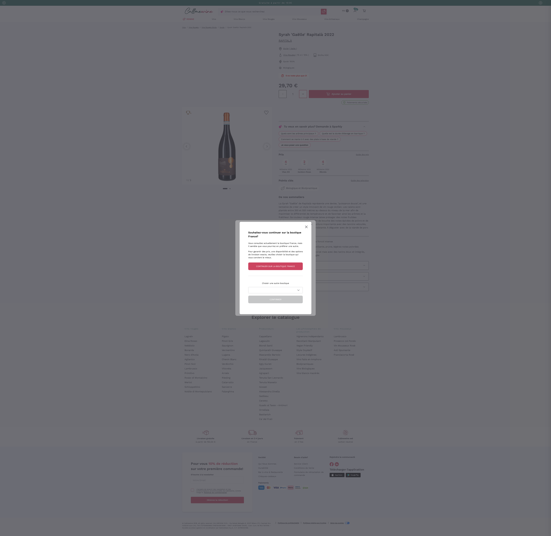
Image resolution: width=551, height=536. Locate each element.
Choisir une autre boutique (275, 283)
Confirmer (275, 299)
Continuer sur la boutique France (275, 266)
